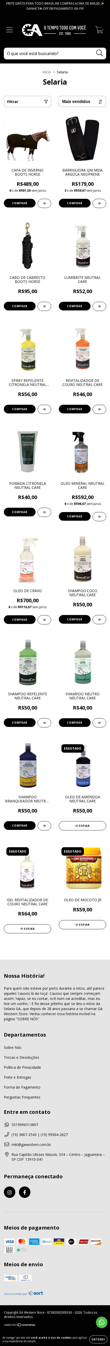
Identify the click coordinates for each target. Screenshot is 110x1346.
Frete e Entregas (17, 1077)
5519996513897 (25, 1124)
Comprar (19, 203)
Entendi (98, 1339)
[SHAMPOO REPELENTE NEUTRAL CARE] (44, 722)
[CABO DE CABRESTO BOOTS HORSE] (44, 306)
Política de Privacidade (22, 1067)
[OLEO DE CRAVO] (44, 619)
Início (46, 72)
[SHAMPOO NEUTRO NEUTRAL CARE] (99, 722)
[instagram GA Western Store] (9, 1192)
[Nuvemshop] (20, 1325)
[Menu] (9, 29)
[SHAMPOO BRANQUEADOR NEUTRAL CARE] (44, 825)
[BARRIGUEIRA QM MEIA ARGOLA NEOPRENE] (99, 203)
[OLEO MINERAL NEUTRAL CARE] (99, 516)
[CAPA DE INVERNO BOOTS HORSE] (44, 203)
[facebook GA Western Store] (24, 1192)
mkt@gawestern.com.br (31, 1144)
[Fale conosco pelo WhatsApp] (101, 1322)
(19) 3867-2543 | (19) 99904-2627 (40, 1134)
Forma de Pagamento (22, 1087)
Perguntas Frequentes (22, 1097)
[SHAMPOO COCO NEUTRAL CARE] (99, 619)
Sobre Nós (12, 1047)
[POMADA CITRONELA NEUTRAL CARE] (44, 512)
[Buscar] (100, 53)
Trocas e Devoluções (21, 1057)
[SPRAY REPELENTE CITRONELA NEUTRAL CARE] (44, 409)
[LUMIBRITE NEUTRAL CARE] (99, 306)
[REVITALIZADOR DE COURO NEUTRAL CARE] (99, 409)
